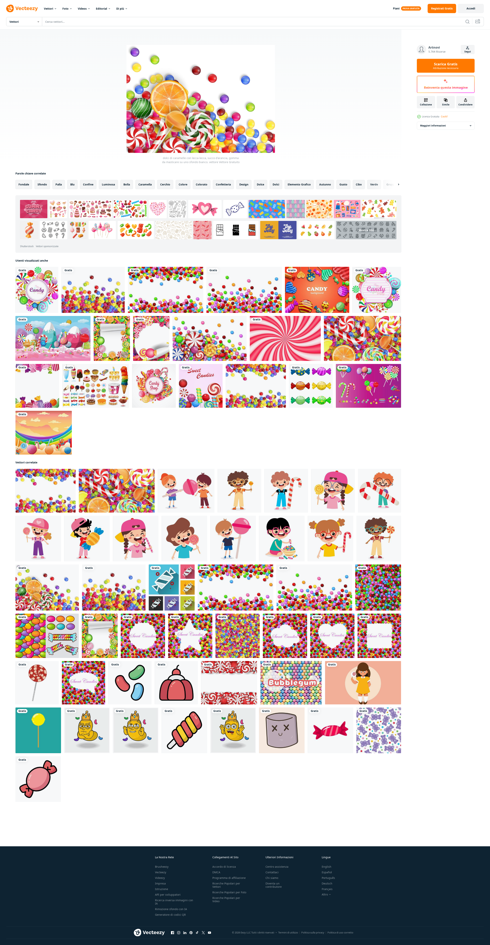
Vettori (48, 8)
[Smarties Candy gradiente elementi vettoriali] (47, 636)
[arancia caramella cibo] (38, 730)
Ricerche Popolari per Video (226, 899)
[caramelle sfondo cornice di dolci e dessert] (376, 290)
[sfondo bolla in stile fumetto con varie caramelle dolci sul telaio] (83, 682)
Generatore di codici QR (170, 914)
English (326, 866)
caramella (145, 184)
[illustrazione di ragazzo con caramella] (239, 491)
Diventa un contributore (274, 885)
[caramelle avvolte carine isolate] (311, 386)
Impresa (160, 883)
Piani (396, 8)
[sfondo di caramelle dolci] (378, 587)
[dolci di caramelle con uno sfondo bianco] (93, 290)
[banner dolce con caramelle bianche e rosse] (229, 682)
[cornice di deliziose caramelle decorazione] (37, 386)
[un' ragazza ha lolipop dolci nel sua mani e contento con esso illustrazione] (363, 682)
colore (183, 184)
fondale (23, 184)
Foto (65, 8)
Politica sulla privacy (312, 932)
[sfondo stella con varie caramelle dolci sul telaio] (190, 636)
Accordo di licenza (224, 866)
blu (72, 184)
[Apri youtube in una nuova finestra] (209, 932)
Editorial (101, 8)
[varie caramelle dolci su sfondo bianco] (165, 290)
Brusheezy (161, 866)
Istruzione (161, 889)
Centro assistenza (277, 866)
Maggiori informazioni (433, 125)
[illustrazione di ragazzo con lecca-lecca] (233, 538)
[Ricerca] (467, 21)
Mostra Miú (366, 230)
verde (374, 184)
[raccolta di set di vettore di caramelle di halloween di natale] (368, 386)
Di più (120, 8)
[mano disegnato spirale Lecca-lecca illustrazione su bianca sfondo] (37, 682)
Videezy (160, 878)
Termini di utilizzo (288, 932)
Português (328, 878)
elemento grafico (299, 184)
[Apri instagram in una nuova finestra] (178, 932)
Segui (467, 51)
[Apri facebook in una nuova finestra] (172, 932)
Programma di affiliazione (229, 878)
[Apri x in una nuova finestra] (203, 932)
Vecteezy (160, 872)
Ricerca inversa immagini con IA (174, 901)
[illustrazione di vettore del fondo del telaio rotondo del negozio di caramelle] (154, 386)
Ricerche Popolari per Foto (229, 892)
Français (327, 889)
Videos (82, 8)
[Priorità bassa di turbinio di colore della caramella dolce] (285, 338)
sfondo (42, 184)
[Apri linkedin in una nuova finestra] (184, 932)
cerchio (165, 184)
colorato (201, 184)
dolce (260, 184)
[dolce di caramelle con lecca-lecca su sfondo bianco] (210, 338)
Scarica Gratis (445, 66)
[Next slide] (395, 184)
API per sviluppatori (168, 894)
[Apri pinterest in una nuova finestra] (191, 932)
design (243, 184)
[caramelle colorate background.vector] (151, 338)
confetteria (223, 184)
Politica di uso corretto (340, 932)
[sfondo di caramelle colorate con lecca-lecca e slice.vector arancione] (112, 338)
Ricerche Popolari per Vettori (226, 885)
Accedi (471, 8)
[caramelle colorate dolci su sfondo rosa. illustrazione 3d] (201, 386)
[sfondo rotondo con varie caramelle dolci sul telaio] (143, 636)
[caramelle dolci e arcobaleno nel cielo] (43, 433)
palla (58, 184)
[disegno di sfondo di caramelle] (317, 290)
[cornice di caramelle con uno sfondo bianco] (256, 386)
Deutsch (327, 883)
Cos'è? (444, 116)
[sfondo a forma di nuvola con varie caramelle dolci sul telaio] (285, 636)
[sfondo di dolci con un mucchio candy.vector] (362, 338)
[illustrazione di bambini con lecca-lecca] (186, 491)
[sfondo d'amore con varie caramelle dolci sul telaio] (332, 636)
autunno (325, 184)
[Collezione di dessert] (95, 386)
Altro (325, 894)
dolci (276, 184)
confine (88, 184)
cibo (359, 184)
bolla (126, 184)
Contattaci (272, 872)
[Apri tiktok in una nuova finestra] (197, 932)
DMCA (216, 872)
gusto (343, 184)
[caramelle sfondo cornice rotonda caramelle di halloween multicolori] (36, 290)
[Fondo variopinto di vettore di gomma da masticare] (291, 682)
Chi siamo (272, 878)
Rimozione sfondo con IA (171, 909)
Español (327, 872)
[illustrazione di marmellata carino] (282, 730)
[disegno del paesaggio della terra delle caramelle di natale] (52, 338)
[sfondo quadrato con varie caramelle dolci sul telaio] (379, 636)
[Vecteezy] (22, 8)
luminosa (108, 184)
